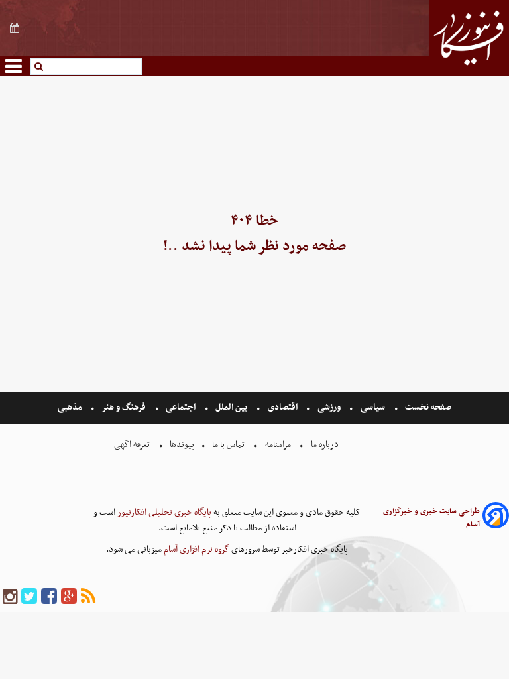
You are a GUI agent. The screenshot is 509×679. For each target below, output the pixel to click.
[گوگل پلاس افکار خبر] (69, 597)
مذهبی (71, 407)
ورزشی (329, 407)
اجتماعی (181, 407)
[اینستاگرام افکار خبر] (10, 597)
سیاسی (373, 407)
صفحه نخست (427, 407)
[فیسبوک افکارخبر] (49, 597)
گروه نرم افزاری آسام (195, 549)
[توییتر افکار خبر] (29, 597)
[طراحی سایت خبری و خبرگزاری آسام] (495, 517)
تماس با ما (228, 444)
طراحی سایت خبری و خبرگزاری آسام (431, 518)
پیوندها (181, 444)
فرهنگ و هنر (124, 407)
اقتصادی (283, 407)
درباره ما (325, 444)
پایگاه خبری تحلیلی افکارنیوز (163, 512)
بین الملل (231, 407)
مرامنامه (278, 444)
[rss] (88, 597)
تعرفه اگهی (133, 444)
